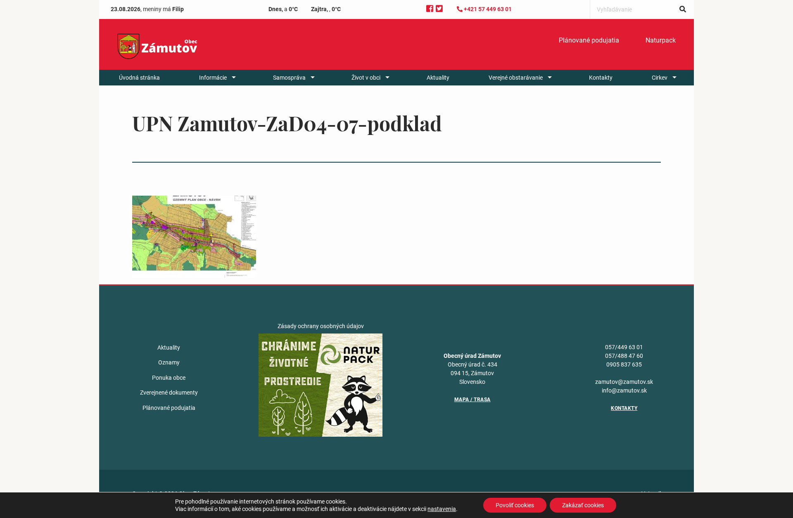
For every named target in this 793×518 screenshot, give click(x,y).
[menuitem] (589, 40)
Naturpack (661, 40)
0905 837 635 (624, 364)
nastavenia (441, 509)
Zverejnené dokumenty (169, 392)
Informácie (213, 77)
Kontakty (601, 77)
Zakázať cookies (583, 505)
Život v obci (365, 77)
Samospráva (289, 77)
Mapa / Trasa (472, 399)
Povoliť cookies (515, 505)
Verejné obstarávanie (516, 77)
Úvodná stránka (139, 77)
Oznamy (169, 362)
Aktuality (438, 77)
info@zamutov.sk (624, 390)
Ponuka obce (168, 377)
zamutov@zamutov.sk (624, 381)
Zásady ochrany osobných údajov (321, 326)
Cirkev (659, 77)
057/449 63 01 (624, 347)
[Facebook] (429, 9)
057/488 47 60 (624, 355)
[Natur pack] (320, 384)
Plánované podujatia (589, 40)
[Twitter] (439, 9)
